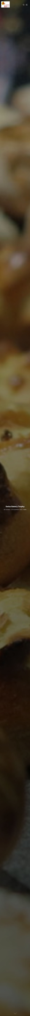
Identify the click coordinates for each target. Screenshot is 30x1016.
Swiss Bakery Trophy (15, 506)
